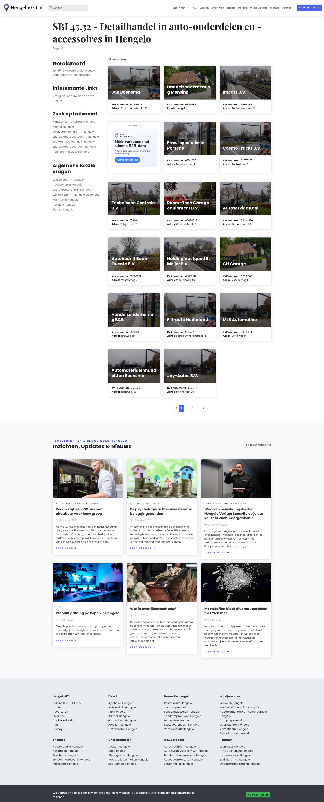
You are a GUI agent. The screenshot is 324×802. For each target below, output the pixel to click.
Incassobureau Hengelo (235, 755)
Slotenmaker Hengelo (178, 764)
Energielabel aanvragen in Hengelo (76, 137)
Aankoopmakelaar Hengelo (71, 152)
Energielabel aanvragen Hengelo (74, 147)
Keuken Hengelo (119, 747)
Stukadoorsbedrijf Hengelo (181, 725)
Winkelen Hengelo (232, 703)
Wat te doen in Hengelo (68, 180)
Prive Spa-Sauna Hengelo (236, 751)
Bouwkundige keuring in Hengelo (74, 142)
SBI (195, 7)
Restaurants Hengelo (178, 703)
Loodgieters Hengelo (177, 720)
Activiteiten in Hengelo (67, 185)
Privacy (57, 729)
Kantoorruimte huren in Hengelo (74, 122)
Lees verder (66, 548)
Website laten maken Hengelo (128, 760)
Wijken (204, 7)
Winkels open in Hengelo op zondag (76, 195)
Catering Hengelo (175, 707)
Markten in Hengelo (65, 200)
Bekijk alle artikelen (257, 445)
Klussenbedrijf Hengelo (68, 747)
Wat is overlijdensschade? (153, 608)
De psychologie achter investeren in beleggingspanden (161, 511)
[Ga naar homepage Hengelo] (22, 8)
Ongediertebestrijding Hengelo (240, 764)
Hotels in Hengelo (64, 205)
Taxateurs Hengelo (65, 755)
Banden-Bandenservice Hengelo (185, 755)
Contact (287, 7)
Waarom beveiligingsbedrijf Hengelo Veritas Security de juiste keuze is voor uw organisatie (233, 513)
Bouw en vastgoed (146, 503)
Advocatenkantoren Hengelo (183, 760)
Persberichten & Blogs (252, 7)
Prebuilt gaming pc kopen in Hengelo (87, 613)
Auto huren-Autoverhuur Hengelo (186, 751)
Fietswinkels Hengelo (122, 707)
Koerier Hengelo (63, 127)
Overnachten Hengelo (234, 725)
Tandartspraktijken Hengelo (182, 716)
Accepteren (258, 794)
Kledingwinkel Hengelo (123, 755)
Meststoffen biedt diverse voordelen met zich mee (235, 610)
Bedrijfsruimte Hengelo (235, 760)
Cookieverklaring (64, 720)
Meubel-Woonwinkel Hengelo (239, 707)
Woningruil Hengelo (232, 747)
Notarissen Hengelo (65, 751)
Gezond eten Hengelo (122, 729)
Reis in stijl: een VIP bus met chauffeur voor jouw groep (79, 511)
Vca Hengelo (116, 751)
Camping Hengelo (232, 720)
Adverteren (309, 7)
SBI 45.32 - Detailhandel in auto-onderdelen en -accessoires (74, 73)
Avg (55, 725)
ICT (58, 607)
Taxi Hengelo (116, 712)
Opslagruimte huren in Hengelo (73, 132)
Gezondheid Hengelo (122, 720)
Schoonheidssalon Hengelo (182, 712)
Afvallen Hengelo (119, 725)
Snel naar (179, 7)
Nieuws (274, 7)
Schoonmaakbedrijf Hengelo (71, 760)
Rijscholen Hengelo (120, 703)
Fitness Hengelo (63, 210)
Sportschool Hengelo (122, 764)
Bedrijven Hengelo (223, 7)
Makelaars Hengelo (65, 764)
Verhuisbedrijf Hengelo (179, 729)
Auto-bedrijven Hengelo (180, 747)
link (75, 96)
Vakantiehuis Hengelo (234, 729)
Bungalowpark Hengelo (235, 733)
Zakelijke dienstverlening (77, 503)
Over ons (59, 716)
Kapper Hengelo (119, 716)
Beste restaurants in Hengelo (72, 190)
